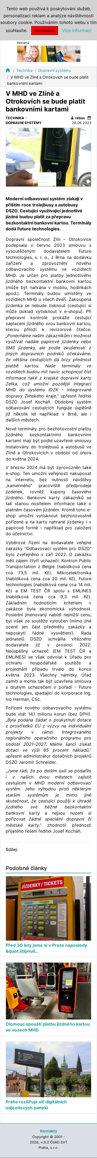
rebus (77, 118)
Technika (24, 70)
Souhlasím (44, 30)
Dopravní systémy (54, 70)
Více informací (76, 30)
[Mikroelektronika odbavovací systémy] (49, 53)
